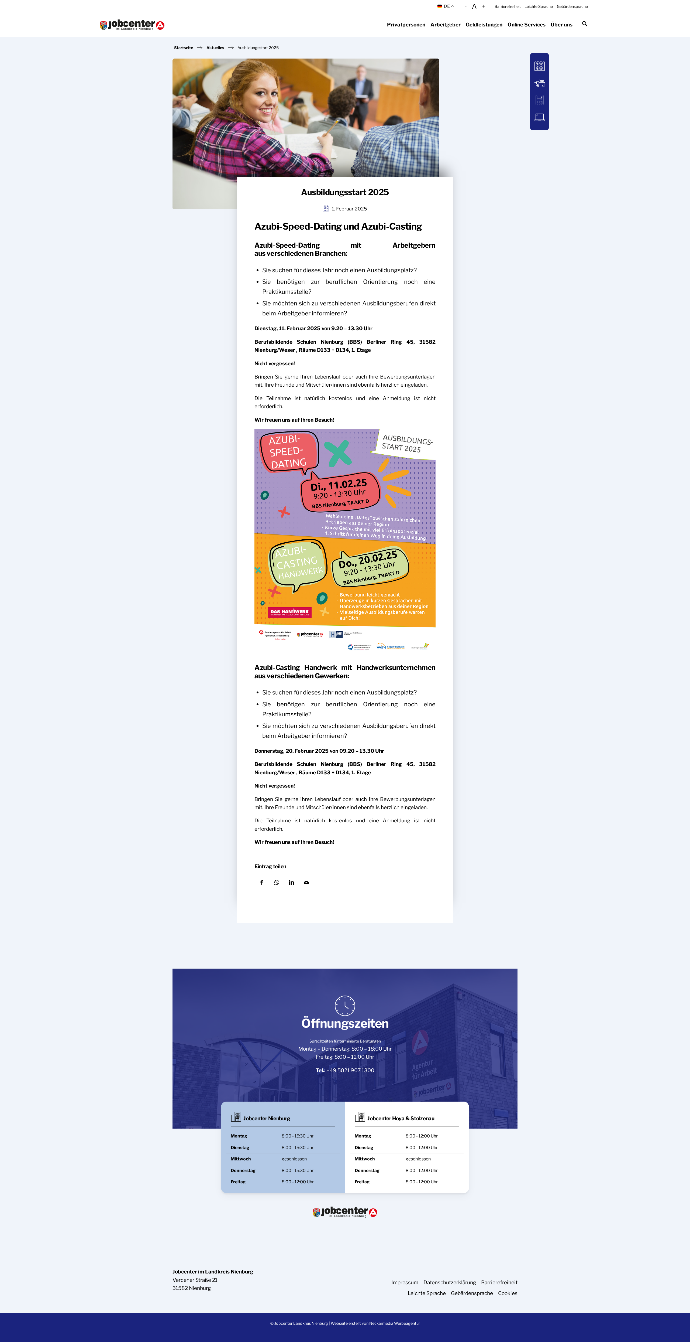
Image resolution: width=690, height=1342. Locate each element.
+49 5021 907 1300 (350, 1070)
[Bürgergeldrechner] (539, 99)
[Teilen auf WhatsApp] (276, 882)
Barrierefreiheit (508, 6)
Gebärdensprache (572, 6)
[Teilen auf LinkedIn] (291, 882)
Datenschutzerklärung (449, 1282)
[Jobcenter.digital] (539, 117)
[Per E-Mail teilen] (306, 882)
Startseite (183, 47)
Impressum (404, 1282)
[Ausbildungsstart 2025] (305, 134)
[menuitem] (507, 6)
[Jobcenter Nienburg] (132, 24)
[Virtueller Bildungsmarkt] (539, 82)
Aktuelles (215, 47)
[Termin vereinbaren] (539, 65)
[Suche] (584, 25)
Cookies (508, 1293)
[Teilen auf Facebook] (261, 882)
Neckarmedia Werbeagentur (394, 1323)
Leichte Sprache (539, 6)
